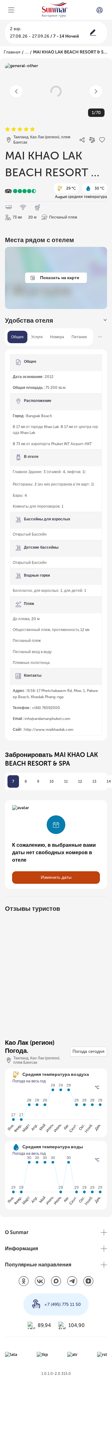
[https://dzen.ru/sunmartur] (88, 1281)
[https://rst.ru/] (102, 1354)
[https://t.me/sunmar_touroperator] (72, 1281)
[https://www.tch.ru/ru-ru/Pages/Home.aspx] (42, 1354)
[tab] (56, 320)
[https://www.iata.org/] (11, 1354)
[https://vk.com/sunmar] (40, 1281)
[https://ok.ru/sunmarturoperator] (24, 1281)
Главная (11, 52)
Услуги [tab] (37, 337)
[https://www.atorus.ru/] (72, 1354)
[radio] (7, 129)
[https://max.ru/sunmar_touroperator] (56, 1281)
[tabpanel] (56, 544)
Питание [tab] (80, 337)
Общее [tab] (17, 337)
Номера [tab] (58, 337)
